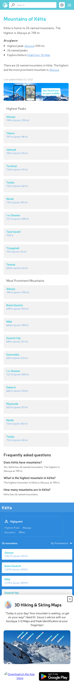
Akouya (26, 527)
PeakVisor (5, 4)
